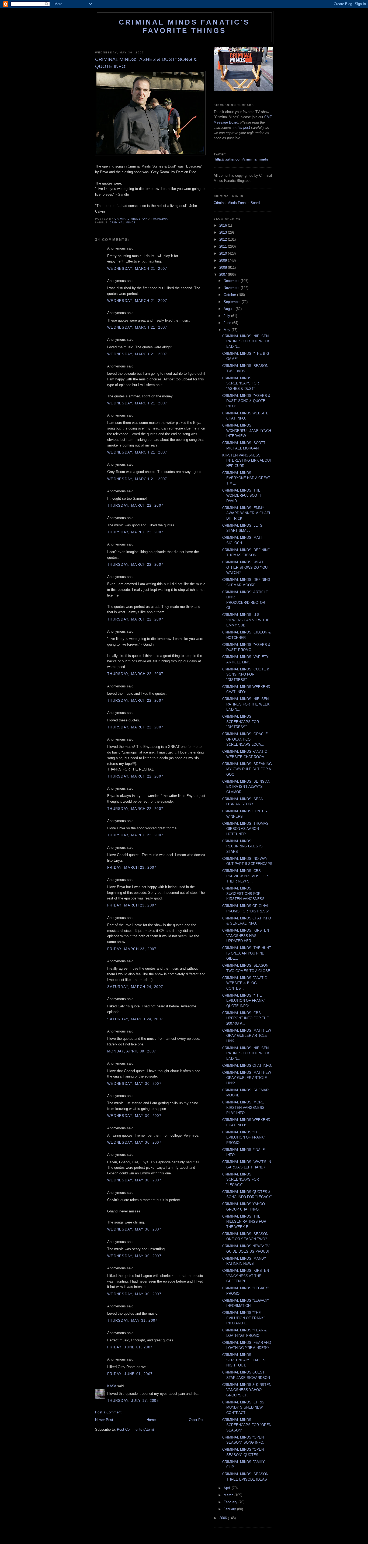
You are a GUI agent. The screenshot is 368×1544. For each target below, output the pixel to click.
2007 (223, 274)
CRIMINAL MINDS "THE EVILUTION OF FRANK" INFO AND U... (243, 1318)
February (231, 1502)
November (232, 288)
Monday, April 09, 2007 (131, 1051)
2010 (223, 253)
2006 (223, 1518)
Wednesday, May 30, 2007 (134, 1084)
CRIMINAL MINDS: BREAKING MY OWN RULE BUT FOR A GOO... (247, 769)
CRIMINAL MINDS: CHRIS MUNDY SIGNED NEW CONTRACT (243, 1407)
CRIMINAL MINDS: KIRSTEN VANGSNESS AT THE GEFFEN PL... (245, 1276)
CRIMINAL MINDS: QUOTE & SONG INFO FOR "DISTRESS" (245, 674)
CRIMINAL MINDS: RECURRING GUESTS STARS (242, 846)
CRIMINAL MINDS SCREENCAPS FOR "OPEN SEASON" (246, 1425)
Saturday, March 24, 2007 (135, 987)
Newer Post (104, 1420)
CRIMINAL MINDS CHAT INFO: (247, 1066)
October (230, 295)
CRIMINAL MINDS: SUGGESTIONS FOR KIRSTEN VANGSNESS (243, 893)
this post (243, 127)
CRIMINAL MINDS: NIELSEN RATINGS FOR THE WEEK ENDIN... (246, 341)
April (228, 1488)
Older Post (197, 1420)
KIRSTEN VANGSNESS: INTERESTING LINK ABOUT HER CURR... (247, 460)
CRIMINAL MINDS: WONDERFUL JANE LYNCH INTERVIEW (246, 430)
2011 (223, 246)
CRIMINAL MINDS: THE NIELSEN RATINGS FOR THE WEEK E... (244, 1221)
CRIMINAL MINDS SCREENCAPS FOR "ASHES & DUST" (240, 383)
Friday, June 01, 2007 (129, 1347)
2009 (223, 260)
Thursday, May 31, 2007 (132, 1320)
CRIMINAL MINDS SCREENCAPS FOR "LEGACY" (240, 1179)
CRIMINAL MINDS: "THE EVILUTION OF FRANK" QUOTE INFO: (243, 1000)
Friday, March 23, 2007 (132, 867)
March (229, 1495)
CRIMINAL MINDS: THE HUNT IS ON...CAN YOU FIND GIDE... (246, 953)
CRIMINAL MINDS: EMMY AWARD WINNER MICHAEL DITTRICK (246, 513)
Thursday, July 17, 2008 (133, 1401)
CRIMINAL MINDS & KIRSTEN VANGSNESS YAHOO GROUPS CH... (246, 1390)
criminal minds (123, 222)
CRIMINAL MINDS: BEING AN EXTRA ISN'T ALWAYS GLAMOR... (246, 786)
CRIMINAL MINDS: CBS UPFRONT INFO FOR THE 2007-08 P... (245, 1018)
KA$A (111, 1386)
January (230, 1509)
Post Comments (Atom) (135, 1429)
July (227, 316)
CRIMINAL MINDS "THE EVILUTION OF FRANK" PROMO (243, 1137)
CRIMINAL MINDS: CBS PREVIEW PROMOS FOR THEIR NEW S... (245, 876)
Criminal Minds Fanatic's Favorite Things (184, 26)
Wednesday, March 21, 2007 (137, 269)
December (232, 281)
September (233, 302)
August (230, 309)
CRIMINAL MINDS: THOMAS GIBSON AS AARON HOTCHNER (245, 829)
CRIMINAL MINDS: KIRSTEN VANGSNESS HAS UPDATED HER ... (245, 935)
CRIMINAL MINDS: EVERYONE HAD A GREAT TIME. (246, 478)
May (227, 330)
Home (151, 1420)
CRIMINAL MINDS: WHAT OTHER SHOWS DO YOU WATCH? (245, 567)
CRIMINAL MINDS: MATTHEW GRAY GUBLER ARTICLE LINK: (246, 1078)
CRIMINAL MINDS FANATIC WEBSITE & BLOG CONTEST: (244, 983)
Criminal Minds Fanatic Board (237, 203)
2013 (223, 232)
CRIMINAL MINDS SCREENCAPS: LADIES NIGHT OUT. (243, 1360)
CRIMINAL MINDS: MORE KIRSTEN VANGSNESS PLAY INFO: (243, 1107)
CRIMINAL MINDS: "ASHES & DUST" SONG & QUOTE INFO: (246, 401)
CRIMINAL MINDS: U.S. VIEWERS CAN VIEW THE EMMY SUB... (245, 620)
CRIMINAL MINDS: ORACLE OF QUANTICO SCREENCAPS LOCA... (245, 739)
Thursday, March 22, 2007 (135, 505)
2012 (223, 239)
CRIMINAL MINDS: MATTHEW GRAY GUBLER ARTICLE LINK (246, 1035)
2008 (223, 267)
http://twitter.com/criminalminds (241, 159)
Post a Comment (108, 1412)
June (228, 323)
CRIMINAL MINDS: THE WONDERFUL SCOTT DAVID (241, 495)
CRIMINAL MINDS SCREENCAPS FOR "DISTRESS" (240, 721)
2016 (223, 225)
